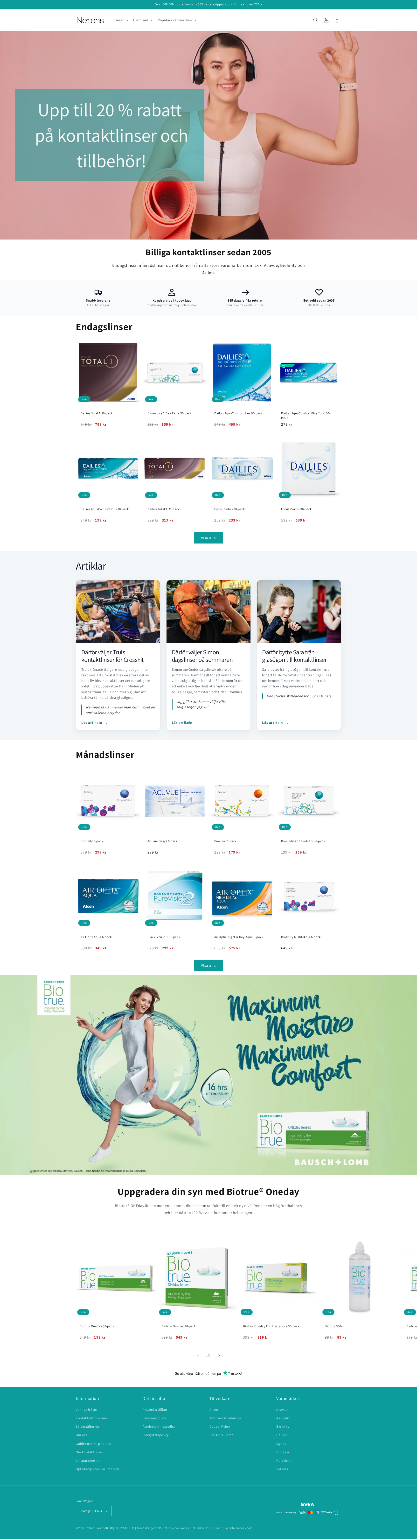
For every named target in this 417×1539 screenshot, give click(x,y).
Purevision (284, 1460)
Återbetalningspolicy (159, 1426)
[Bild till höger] (219, 1355)
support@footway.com (237, 1528)
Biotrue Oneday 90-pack (178, 1326)
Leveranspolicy (154, 1418)
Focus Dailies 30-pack (229, 509)
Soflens (282, 1469)
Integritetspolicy (155, 1435)
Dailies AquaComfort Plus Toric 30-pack (305, 415)
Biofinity (282, 1426)
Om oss (81, 1435)
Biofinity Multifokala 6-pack (301, 937)
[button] (121, 20)
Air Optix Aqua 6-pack (96, 937)
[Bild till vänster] (198, 1355)
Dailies (281, 1435)
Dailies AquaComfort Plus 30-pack (105, 509)
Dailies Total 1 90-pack (97, 413)
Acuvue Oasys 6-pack (162, 841)
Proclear (283, 1452)
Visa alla (208, 538)
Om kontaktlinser (89, 1452)
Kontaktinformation (91, 1418)
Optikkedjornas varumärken (97, 1469)
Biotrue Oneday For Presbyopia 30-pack (271, 1326)
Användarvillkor (155, 1409)
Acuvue (282, 1409)
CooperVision (219, 1426)
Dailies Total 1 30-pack (163, 509)
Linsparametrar (88, 1460)
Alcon (213, 1409)
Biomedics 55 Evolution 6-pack (303, 841)
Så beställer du (87, 1426)
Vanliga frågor (86, 1409)
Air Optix (283, 1418)
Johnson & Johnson (225, 1418)
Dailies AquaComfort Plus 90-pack (238, 413)
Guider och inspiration (93, 1443)
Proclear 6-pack (225, 841)
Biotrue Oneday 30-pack (97, 1326)
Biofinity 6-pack (92, 841)
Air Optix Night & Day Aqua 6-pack (238, 937)
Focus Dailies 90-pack (296, 509)
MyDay (281, 1443)
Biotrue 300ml (335, 1326)
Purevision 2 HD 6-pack (163, 937)
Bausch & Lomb (221, 1435)
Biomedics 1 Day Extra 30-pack (169, 413)
